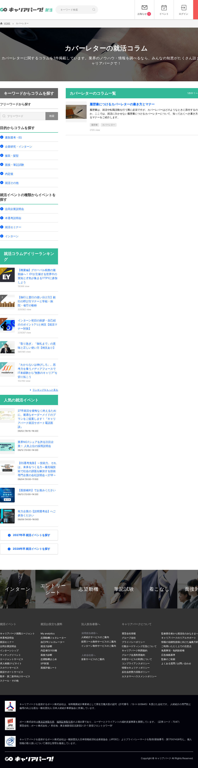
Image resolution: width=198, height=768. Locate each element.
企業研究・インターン (18, 146)
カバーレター (108, 124)
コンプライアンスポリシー (136, 663)
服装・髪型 (12, 155)
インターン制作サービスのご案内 (98, 645)
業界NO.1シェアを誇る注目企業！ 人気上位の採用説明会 (36, 444)
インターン (12, 236)
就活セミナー (13, 227)
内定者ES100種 (49, 650)
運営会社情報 (129, 633)
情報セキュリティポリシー (136, 667)
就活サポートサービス (11, 671)
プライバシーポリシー (133, 642)
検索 (51, 115)
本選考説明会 (13, 218)
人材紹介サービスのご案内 (95, 637)
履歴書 (94, 124)
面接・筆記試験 (14, 164)
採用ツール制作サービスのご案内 (98, 641)
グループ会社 (129, 637)
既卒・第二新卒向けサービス (15, 676)
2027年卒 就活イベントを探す (31, 535)
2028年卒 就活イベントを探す (31, 548)
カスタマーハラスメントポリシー (139, 676)
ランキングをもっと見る (45, 389)
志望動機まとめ (49, 659)
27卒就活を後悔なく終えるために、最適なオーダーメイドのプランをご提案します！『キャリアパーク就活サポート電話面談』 (37, 418)
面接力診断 (46, 654)
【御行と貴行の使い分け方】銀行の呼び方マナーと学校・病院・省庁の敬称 (37, 301)
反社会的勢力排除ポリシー (136, 671)
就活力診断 (46, 646)
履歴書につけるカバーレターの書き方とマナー (122, 104)
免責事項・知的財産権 (172, 650)
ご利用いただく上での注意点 (176, 646)
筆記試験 (124, 589)
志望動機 (89, 589)
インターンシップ (9, 650)
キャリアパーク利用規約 (134, 650)
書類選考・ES (13, 137)
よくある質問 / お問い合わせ (176, 663)
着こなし (159, 589)
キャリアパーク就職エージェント (17, 633)
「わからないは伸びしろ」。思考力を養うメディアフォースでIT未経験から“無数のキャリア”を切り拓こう (37, 370)
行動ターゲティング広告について (139, 646)
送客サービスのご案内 (92, 659)
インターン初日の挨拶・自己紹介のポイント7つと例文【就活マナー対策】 (37, 324)
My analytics (48, 633)
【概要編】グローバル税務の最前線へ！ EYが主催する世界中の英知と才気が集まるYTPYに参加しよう (37, 276)
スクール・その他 (9, 680)
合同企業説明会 (14, 209)
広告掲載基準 (168, 654)
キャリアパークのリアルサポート (178, 637)
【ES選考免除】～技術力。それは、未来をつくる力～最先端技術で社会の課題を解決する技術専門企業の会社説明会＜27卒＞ (37, 469)
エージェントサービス (11, 659)
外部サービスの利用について (137, 659)
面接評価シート (49, 667)
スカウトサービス (9, 667)
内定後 (9, 173)
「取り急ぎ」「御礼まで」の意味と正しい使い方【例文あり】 (37, 345)
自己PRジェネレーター (53, 642)
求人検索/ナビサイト (11, 663)
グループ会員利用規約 (133, 654)
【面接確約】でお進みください (37, 490)
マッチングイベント (10, 654)
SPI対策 (45, 663)
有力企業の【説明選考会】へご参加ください (37, 513)
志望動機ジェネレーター (53, 637)
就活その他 (12, 182)
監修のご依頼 (168, 659)
